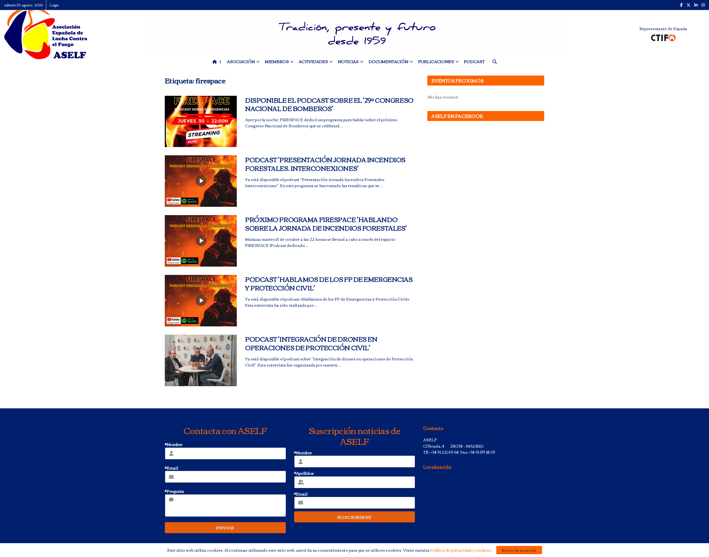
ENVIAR (225, 527)
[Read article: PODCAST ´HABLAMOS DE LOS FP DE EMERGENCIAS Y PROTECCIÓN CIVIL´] (201, 300)
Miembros (277, 61)
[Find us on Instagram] (703, 5)
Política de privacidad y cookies (461, 550)
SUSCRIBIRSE (354, 517)
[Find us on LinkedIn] (696, 5)
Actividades (313, 61)
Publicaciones (436, 61)
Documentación (388, 61)
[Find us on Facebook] (681, 5)
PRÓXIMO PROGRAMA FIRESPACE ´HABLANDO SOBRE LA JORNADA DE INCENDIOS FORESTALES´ (326, 223)
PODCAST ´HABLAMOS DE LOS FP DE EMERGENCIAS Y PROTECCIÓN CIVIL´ (329, 283)
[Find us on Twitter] (688, 5)
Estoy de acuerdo (519, 550)
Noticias (348, 61)
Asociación (241, 61)
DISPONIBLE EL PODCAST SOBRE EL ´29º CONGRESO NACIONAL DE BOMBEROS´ (329, 104)
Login (54, 5)
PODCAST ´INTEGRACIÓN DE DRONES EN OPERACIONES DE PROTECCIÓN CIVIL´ (311, 343)
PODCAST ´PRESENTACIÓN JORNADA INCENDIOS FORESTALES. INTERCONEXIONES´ (325, 164)
